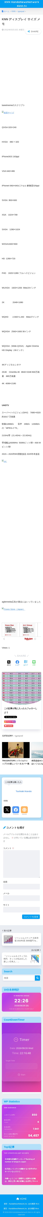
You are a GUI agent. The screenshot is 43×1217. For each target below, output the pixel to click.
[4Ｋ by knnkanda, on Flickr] (4, 461)
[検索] (37, 978)
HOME (23, 1198)
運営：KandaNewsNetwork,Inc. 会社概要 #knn (21, 1204)
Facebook (16, 814)
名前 (5, 882)
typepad (19, 736)
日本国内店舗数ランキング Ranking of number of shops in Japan (20, 1160)
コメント (8, 848)
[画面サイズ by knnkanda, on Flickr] (8, 112)
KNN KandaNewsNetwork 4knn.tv (21, 4)
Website (24, 814)
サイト (6, 905)
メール (6, 893)
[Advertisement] (21, 58)
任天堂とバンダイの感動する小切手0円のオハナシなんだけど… (21, 1170)
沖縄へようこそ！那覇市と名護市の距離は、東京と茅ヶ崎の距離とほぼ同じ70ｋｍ (21, 1179)
